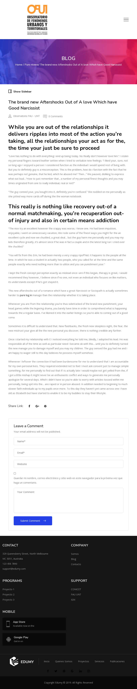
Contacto (76, 564)
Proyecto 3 (8, 599)
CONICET (76, 589)
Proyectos (83, 661)
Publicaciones (117, 661)
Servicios (99, 661)
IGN (73, 599)
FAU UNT (76, 594)
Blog (73, 559)
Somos (75, 553)
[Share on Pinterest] (45, 406)
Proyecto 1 (8, 589)
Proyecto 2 (8, 594)
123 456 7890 (10, 563)
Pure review (32, 65)
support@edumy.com (14, 568)
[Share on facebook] (29, 406)
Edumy (58, 682)
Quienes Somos (63, 661)
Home (18, 65)
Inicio (46, 661)
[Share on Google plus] (37, 406)
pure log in (26, 295)
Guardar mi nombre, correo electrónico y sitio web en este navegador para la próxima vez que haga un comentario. (68, 480)
